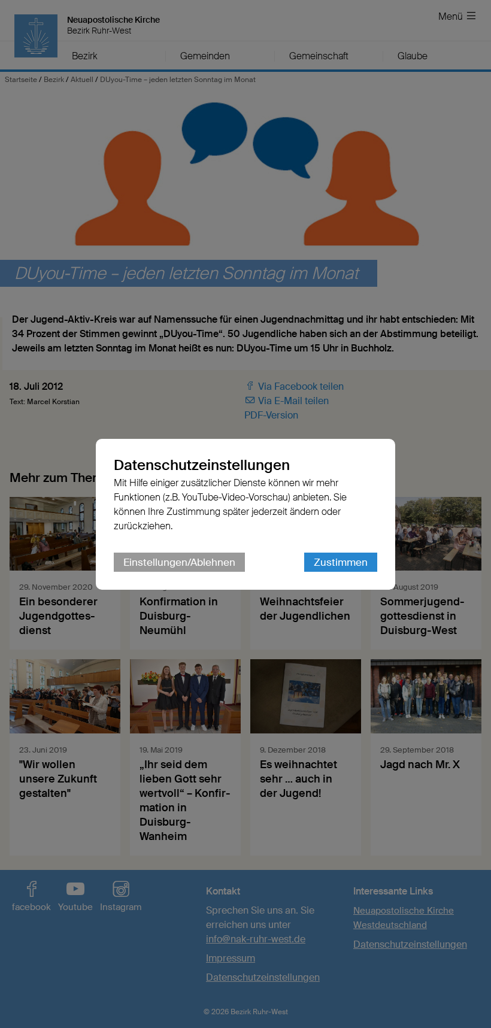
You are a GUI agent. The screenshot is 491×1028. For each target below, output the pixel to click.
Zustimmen (341, 562)
